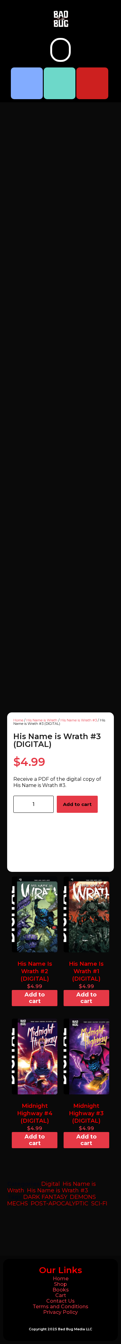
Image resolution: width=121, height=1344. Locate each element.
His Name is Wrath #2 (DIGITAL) (34, 971)
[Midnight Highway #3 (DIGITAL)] (86, 1056)
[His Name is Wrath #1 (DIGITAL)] (86, 914)
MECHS (17, 1203)
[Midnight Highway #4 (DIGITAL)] (34, 1056)
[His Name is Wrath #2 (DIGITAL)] (34, 914)
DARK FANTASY (45, 1197)
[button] (60, 50)
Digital (50, 1184)
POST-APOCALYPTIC (59, 1203)
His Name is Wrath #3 (78, 720)
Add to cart (77, 804)
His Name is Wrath (41, 720)
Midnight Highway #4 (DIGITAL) (34, 1113)
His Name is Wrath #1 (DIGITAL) (86, 971)
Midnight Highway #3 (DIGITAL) (86, 1113)
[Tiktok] (60, 83)
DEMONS (83, 1197)
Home (18, 720)
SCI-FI (99, 1203)
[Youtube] (92, 83)
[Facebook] (27, 83)
